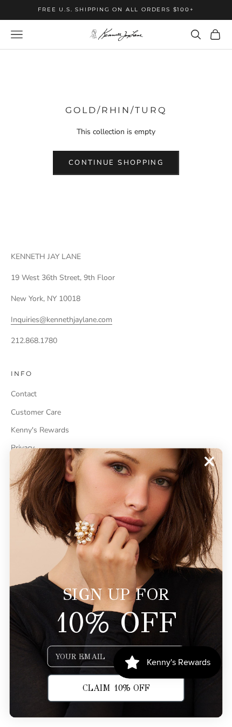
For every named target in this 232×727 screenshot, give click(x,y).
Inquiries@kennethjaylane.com (61, 319)
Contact (24, 394)
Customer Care (36, 412)
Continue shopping (116, 162)
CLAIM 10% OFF (116, 688)
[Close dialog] (209, 461)
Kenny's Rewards (40, 430)
